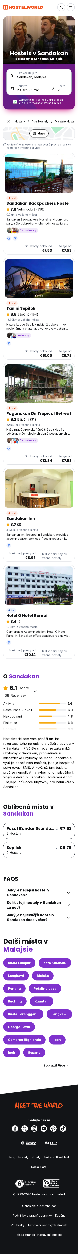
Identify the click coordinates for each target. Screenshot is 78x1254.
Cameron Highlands (24, 1040)
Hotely (36, 1157)
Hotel (11, 610)
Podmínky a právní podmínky (32, 1215)
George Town (19, 1027)
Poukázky (17, 1225)
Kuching (15, 1001)
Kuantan (42, 1001)
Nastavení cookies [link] (49, 1234)
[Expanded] (9, 121)
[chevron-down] (35, 691)
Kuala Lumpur (19, 963)
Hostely (23, 1157)
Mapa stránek (26, 1234)
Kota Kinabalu (54, 963)
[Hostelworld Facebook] (15, 1128)
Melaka (43, 976)
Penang (14, 988)
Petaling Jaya (45, 988)
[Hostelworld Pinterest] (53, 1128)
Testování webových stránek (47, 1225)
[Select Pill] (61, 7)
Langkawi (16, 976)
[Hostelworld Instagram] (34, 1128)
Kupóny (60, 1215)
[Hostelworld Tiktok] (63, 1128)
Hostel (12, 198)
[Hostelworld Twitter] (24, 1128)
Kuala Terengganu (23, 1014)
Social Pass (39, 1167)
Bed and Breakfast (56, 1157)
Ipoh (57, 1040)
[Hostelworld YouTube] (44, 1128)
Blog (12, 1157)
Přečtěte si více (30, 147)
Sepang (34, 1053)
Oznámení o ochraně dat (39, 1206)
